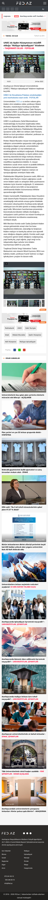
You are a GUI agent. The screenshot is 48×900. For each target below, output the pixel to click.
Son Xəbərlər (6, 851)
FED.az (19, 101)
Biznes (4, 854)
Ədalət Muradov (18, 335)
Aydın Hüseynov (35, 335)
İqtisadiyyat (28, 854)
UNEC (19, 328)
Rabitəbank (9, 328)
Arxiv (3, 868)
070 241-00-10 (9, 876)
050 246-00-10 (10, 880)
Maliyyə (26, 851)
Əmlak (26, 861)
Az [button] (43, 9)
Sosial (4, 858)
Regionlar (5, 861)
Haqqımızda (28, 868)
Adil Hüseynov (10, 342)
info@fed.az (8, 883)
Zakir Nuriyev (30, 328)
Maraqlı (26, 858)
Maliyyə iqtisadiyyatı (28, 342)
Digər (3, 865)
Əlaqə (26, 865)
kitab (7, 335)
